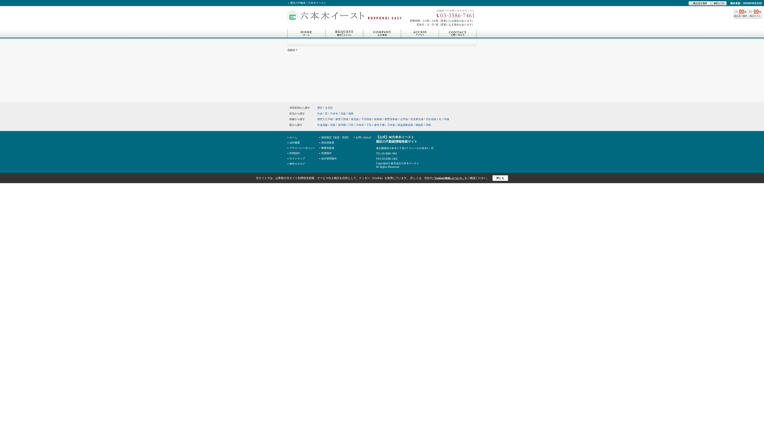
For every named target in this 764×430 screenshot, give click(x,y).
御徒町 (419, 124)
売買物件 (326, 153)
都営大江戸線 (325, 119)
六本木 (334, 113)
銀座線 (378, 119)
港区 (320, 107)
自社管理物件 (329, 158)
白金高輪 (322, 124)
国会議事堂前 (405, 124)
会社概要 (294, 142)
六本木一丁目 (364, 124)
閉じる (500, 178)
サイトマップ (297, 158)
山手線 (404, 119)
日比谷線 (431, 119)
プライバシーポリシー (302, 148)
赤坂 (343, 113)
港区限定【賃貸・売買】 (335, 137)
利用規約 (294, 153)
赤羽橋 (342, 124)
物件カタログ (297, 163)
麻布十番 (379, 124)
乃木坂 (391, 124)
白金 (320, 113)
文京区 (329, 107)
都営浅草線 (391, 119)
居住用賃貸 (327, 142)
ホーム (293, 137)
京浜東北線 (416, 119)
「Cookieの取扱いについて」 (448, 178)
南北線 (355, 119)
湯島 (351, 113)
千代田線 (366, 119)
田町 (428, 124)
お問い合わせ (363, 137)
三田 (351, 124)
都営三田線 (341, 119)
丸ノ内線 (444, 119)
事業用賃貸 (327, 148)
